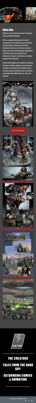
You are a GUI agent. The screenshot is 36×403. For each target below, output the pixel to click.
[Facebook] (28, 400)
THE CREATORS (18, 358)
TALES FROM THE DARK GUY (18, 367)
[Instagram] (31, 400)
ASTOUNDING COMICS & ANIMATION (18, 377)
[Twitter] (25, 400)
